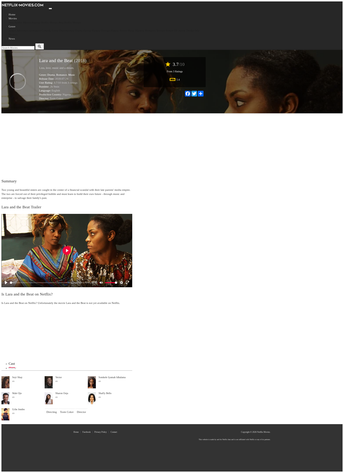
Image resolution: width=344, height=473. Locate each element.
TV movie (179, 30)
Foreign (105, 30)
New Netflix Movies (20, 22)
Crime (55, 30)
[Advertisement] (102, 144)
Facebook (86, 432)
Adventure (22, 30)
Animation (35, 30)
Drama (79, 30)
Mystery (139, 30)
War (197, 30)
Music (131, 30)
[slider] (50, 282)
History (115, 30)
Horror (123, 30)
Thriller (190, 30)
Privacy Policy (100, 432)
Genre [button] (12, 26)
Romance (150, 30)
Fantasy (96, 30)
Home (12, 14)
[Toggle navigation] (50, 8)
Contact (114, 432)
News (12, 38)
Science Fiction (164, 30)
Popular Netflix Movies (45, 22)
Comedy (46, 30)
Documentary (67, 30)
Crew (12, 368)
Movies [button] (13, 18)
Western (13, 34)
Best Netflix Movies (70, 22)
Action (12, 30)
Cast (12, 363)
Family (87, 30)
